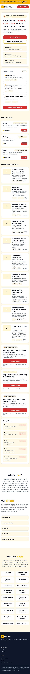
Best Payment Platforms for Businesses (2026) (17, 258)
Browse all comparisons (15, 107)
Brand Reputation (15, 523)
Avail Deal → (22, 425)
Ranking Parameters (15, 539)
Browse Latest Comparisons (15, 41)
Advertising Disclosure (6, 662)
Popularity (15, 528)
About (2, 649)
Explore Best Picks (23, 6)
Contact (3, 651)
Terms (2, 660)
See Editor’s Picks (25, 2)
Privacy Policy (4, 658)
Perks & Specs (15, 534)
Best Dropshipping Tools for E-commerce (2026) (19, 310)
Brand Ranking (15, 517)
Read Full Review (15, 361)
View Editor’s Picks (15, 37)
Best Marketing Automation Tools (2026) (18, 292)
